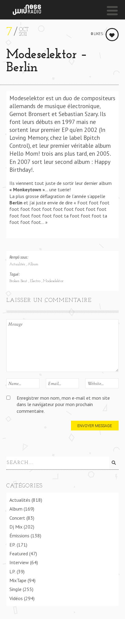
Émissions (19, 535)
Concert (17, 518)
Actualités (17, 264)
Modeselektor (53, 281)
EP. (12, 545)
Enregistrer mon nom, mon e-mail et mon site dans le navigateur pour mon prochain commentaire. (63, 404)
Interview (19, 562)
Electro (36, 281)
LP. (12, 571)
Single (15, 589)
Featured (18, 553)
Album (33, 264)
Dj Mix (15, 527)
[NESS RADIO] (27, 10)
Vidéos (16, 598)
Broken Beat (19, 281)
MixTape (17, 580)
